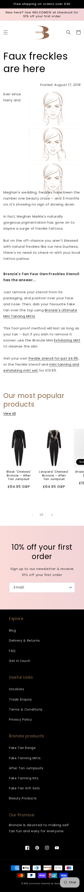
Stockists (16, 689)
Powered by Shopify (51, 883)
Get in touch (19, 661)
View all (9, 413)
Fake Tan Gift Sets (24, 788)
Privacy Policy (20, 719)
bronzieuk (34, 883)
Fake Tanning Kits (23, 778)
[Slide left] (32, 515)
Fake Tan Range (22, 748)
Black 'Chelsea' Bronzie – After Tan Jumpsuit (18, 475)
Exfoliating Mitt (67, 340)
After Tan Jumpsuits (26, 768)
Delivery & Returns (24, 640)
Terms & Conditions (26, 709)
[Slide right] (52, 515)
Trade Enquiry (20, 699)
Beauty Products (23, 798)
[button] (6, 32)
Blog (12, 630)
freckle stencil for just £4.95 (53, 358)
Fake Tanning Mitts (25, 758)
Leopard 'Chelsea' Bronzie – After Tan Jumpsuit (54, 475)
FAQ (12, 651)
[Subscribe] (70, 587)
